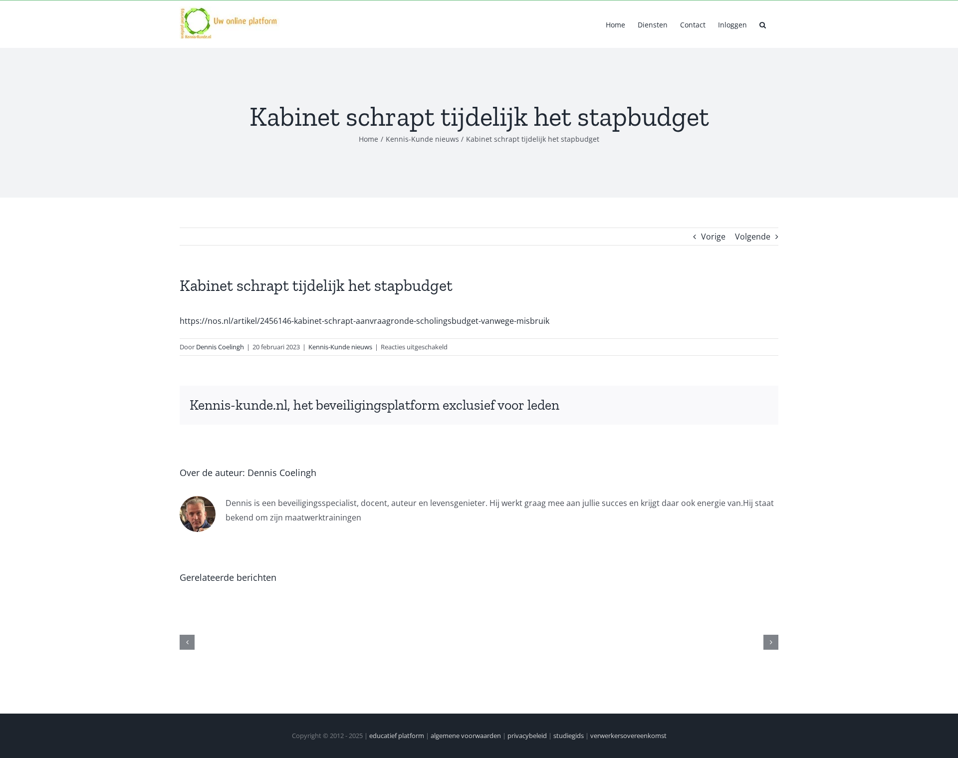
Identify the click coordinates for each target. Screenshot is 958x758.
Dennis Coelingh (220, 346)
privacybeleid (527, 735)
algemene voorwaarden (466, 735)
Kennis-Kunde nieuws (340, 346)
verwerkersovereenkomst (628, 735)
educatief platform (396, 735)
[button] (762, 23)
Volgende (752, 236)
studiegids (568, 735)
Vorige (713, 236)
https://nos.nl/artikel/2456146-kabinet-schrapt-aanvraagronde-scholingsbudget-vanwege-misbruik (364, 320)
